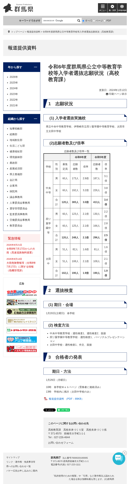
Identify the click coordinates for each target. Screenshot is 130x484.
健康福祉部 (16, 151)
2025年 (14, 82)
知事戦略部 (16, 128)
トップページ (17, 31)
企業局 (13, 185)
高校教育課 (54, 429)
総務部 (13, 134)
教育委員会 (16, 225)
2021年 (14, 105)
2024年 (14, 88)
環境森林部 (16, 157)
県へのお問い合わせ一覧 (18, 466)
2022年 (14, 99)
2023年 (14, 94)
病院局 (13, 191)
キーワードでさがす (29, 20)
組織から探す (16, 118)
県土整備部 (16, 174)
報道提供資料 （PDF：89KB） (66, 398)
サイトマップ (13, 457)
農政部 (13, 162)
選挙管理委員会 (18, 208)
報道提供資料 (33, 31)
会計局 (13, 180)
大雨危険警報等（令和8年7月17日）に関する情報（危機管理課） (21, 266)
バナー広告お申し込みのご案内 (21, 470)
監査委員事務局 (18, 214)
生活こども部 (17, 145)
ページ (99, 20)
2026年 (14, 77)
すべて (88, 20)
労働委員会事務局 (20, 220)
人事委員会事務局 (20, 202)
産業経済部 (16, 168)
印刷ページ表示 (118, 94)
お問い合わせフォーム (61, 442)
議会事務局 (16, 197)
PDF (108, 20)
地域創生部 (16, 140)
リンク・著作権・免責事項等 (20, 462)
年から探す (15, 67)
